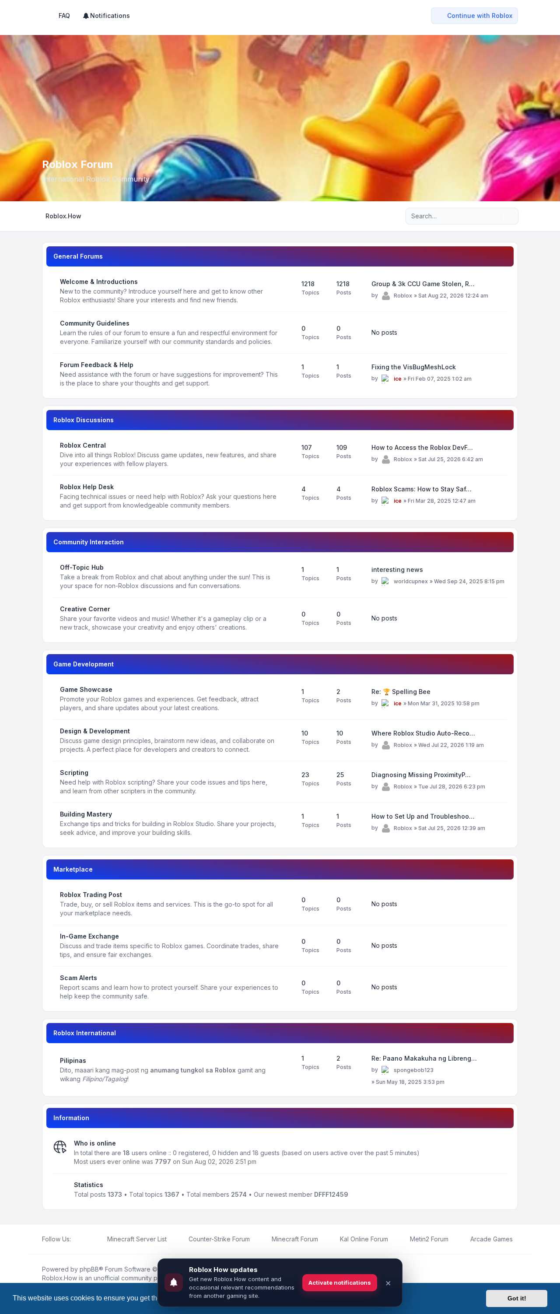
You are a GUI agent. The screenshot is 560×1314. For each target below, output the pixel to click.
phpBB (89, 1269)
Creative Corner (85, 609)
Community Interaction (88, 542)
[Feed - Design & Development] (287, 740)
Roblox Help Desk (87, 487)
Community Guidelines (95, 323)
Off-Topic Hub (82, 567)
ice (398, 378)
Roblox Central (83, 445)
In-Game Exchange (89, 936)
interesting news (397, 569)
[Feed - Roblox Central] (287, 454)
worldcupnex (411, 581)
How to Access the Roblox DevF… (422, 447)
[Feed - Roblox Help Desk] (287, 496)
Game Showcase (86, 689)
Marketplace (73, 869)
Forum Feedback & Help (96, 364)
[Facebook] (76, 1239)
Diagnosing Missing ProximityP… (421, 774)
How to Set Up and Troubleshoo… (423, 816)
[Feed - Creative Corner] (287, 618)
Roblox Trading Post (91, 894)
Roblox (403, 295)
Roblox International (84, 1033)
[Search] (493, 216)
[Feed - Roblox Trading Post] (287, 904)
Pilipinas (73, 1060)
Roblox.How (59, 1278)
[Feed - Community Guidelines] (287, 332)
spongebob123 (414, 1070)
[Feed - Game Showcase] (287, 698)
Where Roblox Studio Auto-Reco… (423, 733)
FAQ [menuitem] (64, 15)
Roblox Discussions (83, 420)
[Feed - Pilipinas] (287, 1069)
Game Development (83, 664)
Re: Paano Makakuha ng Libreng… (424, 1058)
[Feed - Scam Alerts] (287, 987)
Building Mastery (86, 814)
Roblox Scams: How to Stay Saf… (421, 489)
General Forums (78, 256)
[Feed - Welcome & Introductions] (287, 291)
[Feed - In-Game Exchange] (287, 945)
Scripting (74, 772)
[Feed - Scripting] (287, 781)
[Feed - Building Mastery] (287, 823)
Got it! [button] (517, 1298)
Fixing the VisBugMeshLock (413, 367)
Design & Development (95, 731)
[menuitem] (106, 16)
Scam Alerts (78, 977)
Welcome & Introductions (99, 281)
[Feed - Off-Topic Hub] (287, 576)
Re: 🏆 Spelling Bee (400, 691)
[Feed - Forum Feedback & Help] (287, 374)
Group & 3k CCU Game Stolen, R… (423, 283)
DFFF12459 (331, 1194)
